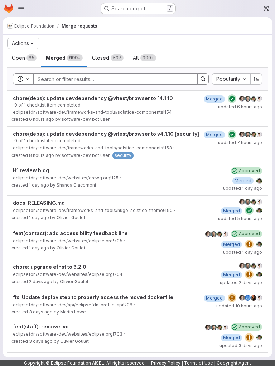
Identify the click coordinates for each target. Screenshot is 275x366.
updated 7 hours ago (240, 142)
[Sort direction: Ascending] (256, 79)
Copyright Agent (234, 363)
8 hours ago (41, 155)
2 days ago (40, 281)
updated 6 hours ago (240, 106)
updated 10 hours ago (239, 305)
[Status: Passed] (232, 98)
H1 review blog (31, 170)
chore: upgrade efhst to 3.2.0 (49, 267)
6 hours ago (41, 119)
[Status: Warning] (249, 244)
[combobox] (231, 79)
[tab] (24, 58)
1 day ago (39, 185)
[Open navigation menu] (21, 8)
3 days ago (41, 312)
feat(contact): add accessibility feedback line (70, 233)
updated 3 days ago (240, 345)
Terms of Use (198, 363)
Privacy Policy (165, 363)
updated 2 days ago (241, 282)
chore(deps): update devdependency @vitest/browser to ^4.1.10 (93, 98)
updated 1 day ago (242, 188)
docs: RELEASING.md (39, 203)
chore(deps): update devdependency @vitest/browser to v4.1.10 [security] (106, 134)
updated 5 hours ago (240, 218)
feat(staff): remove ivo (41, 326)
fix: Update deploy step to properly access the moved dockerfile (93, 297)
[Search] (203, 79)
